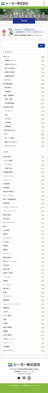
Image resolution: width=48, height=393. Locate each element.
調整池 (5, 249)
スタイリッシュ (8, 176)
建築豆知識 (7, 257)
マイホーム (7, 180)
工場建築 (6, 346)
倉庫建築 (6, 300)
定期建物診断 (9, 76)
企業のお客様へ (10, 72)
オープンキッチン (9, 222)
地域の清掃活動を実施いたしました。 (28, 35)
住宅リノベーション (10, 261)
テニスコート (8, 296)
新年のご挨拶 (8, 273)
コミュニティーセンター (11, 304)
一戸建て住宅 (8, 168)
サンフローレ (8, 238)
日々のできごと (10, 146)
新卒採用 (8, 87)
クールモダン (8, 164)
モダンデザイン (8, 350)
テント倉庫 (7, 315)
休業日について (10, 60)
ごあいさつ (7, 80)
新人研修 (6, 219)
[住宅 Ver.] (29, 377)
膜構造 (5, 331)
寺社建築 (6, 187)
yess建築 (6, 230)
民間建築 (8, 126)
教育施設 (6, 203)
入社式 (5, 312)
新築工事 (6, 269)
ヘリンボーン (7, 277)
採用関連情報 (8, 84)
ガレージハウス (8, 195)
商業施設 (6, 308)
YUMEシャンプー (9, 339)
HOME (3, 7)
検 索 (41, 45)
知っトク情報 (9, 138)
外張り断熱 (7, 156)
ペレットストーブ (9, 211)
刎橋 (4, 319)
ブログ (5, 134)
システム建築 (8, 160)
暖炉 (4, 226)
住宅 (6, 115)
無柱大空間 (7, 215)
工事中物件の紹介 (9, 130)
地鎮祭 (5, 246)
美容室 (5, 281)
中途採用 (8, 91)
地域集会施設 (8, 172)
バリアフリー (8, 284)
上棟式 (5, 323)
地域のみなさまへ (11, 64)
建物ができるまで (11, 142)
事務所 (5, 234)
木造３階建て (8, 335)
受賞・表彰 (9, 99)
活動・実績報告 (8, 95)
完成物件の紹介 (8, 107)
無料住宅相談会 (8, 191)
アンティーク (7, 343)
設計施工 (6, 288)
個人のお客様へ (10, 68)
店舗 (4, 292)
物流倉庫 (6, 184)
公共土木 (8, 118)
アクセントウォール (10, 207)
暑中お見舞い (8, 327)
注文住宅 (6, 265)
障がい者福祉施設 (9, 199)
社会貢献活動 (9, 103)
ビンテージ (7, 253)
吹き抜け (6, 242)
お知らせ (6, 56)
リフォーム (9, 111)
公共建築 (8, 122)
